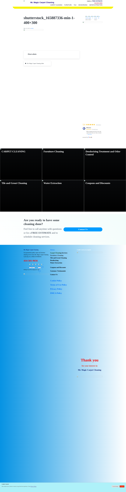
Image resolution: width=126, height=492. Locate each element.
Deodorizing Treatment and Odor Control (103, 153)
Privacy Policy (33, 486)
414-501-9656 (98, 3)
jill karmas (88, 127)
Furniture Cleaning (54, 151)
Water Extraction (53, 183)
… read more (89, 134)
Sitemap (52, 249)
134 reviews (98, 124)
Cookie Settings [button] (115, 486)
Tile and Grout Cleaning (14, 183)
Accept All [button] (122, 486)
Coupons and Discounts (98, 183)
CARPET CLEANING (13, 151)
